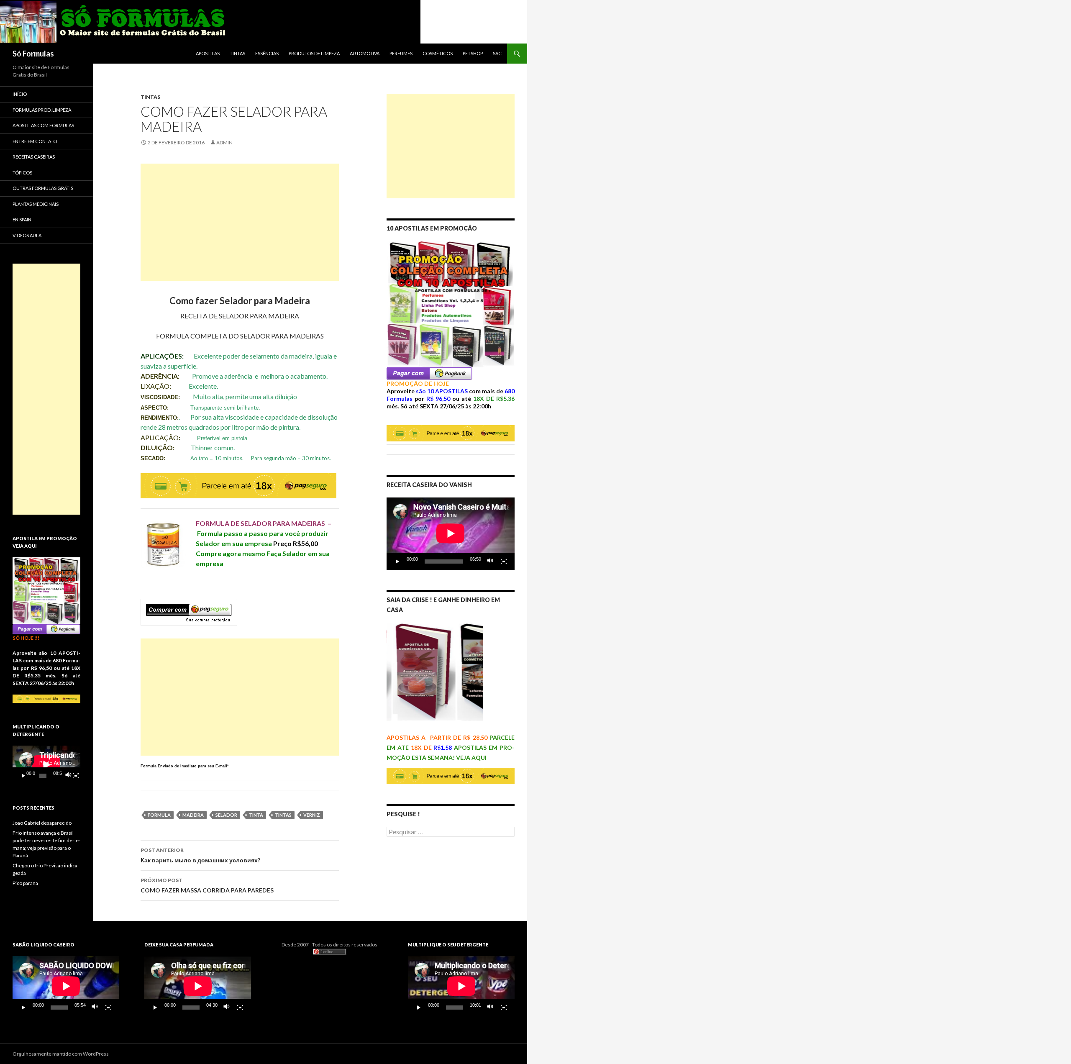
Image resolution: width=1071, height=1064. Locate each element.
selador (226, 815)
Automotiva (364, 53)
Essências (267, 53)
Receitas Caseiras (34, 156)
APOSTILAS (208, 53)
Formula (159, 815)
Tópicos (22, 172)
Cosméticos (438, 53)
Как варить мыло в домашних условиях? (200, 855)
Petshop (473, 53)
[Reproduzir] (397, 561)
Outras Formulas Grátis (43, 188)
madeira (193, 815)
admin (224, 142)
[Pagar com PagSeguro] (429, 373)
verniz (311, 815)
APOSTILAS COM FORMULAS (43, 125)
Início (20, 94)
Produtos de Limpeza (314, 53)
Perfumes (401, 53)
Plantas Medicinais (36, 204)
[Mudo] (490, 561)
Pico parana (25, 883)
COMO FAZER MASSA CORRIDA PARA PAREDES (207, 885)
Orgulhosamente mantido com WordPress (61, 1054)
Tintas (237, 53)
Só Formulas (33, 53)
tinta (256, 815)
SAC (497, 53)
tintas (283, 815)
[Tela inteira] (504, 561)
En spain (22, 219)
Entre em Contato (35, 141)
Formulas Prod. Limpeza (42, 110)
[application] (451, 533)
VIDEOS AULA (27, 235)
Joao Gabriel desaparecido (42, 823)
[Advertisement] (240, 222)
